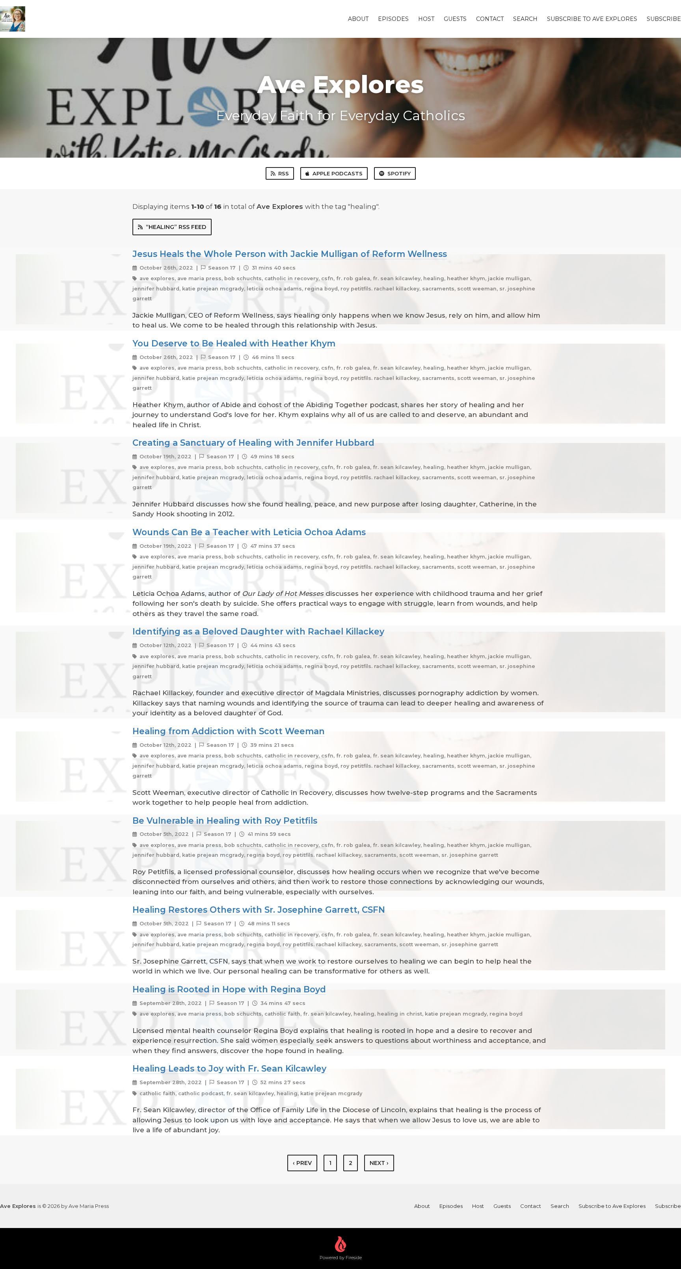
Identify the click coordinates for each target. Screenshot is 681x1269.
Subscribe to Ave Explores (592, 18)
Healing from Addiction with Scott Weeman (228, 731)
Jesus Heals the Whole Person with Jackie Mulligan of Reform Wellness (289, 254)
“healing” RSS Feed (176, 227)
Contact (490, 18)
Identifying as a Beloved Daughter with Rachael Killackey (258, 631)
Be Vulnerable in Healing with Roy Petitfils (224, 820)
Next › (379, 1163)
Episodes (393, 18)
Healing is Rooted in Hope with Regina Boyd (229, 989)
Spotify (399, 173)
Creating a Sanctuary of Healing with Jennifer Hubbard (253, 442)
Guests (455, 18)
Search (525, 18)
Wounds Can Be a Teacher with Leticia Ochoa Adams (249, 532)
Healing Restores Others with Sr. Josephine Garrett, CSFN (258, 909)
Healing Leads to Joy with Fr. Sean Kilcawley (229, 1068)
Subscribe (664, 18)
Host (426, 18)
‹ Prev (302, 1163)
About (358, 18)
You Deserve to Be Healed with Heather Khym (233, 343)
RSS (283, 173)
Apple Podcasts (338, 173)
